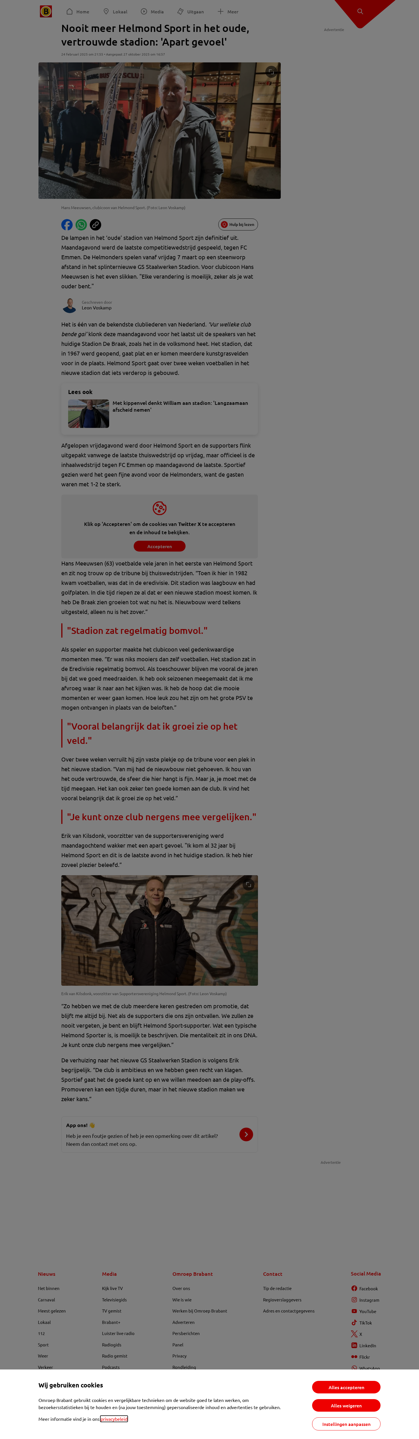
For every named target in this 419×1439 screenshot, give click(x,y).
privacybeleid (114, 1419)
